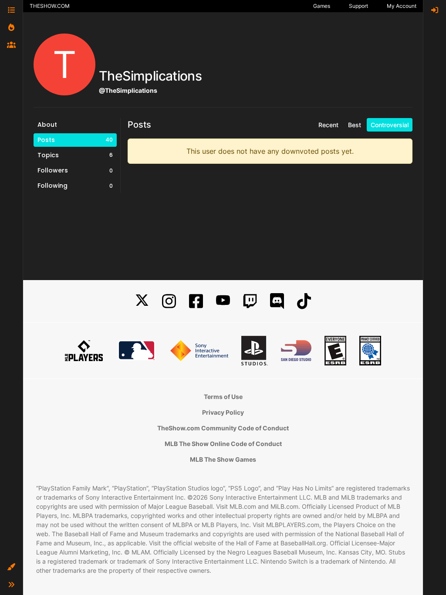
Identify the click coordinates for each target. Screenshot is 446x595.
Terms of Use (223, 396)
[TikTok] (304, 301)
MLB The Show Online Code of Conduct (223, 443)
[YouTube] (223, 301)
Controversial (390, 124)
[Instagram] (169, 301)
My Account (401, 6)
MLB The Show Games (223, 459)
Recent (328, 124)
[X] (142, 301)
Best (354, 124)
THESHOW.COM (50, 6)
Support (358, 6)
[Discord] (277, 301)
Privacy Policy (223, 412)
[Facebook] (196, 301)
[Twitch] (250, 301)
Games (321, 6)
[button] (11, 567)
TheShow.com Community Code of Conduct (223, 428)
